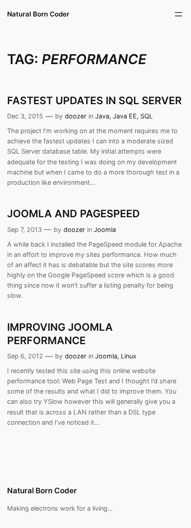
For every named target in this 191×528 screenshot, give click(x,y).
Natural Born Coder (38, 14)
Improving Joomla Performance (60, 334)
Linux (128, 356)
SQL (146, 116)
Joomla (105, 229)
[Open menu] (178, 14)
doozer (75, 116)
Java (102, 116)
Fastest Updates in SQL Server (94, 100)
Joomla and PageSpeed (73, 213)
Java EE (125, 116)
